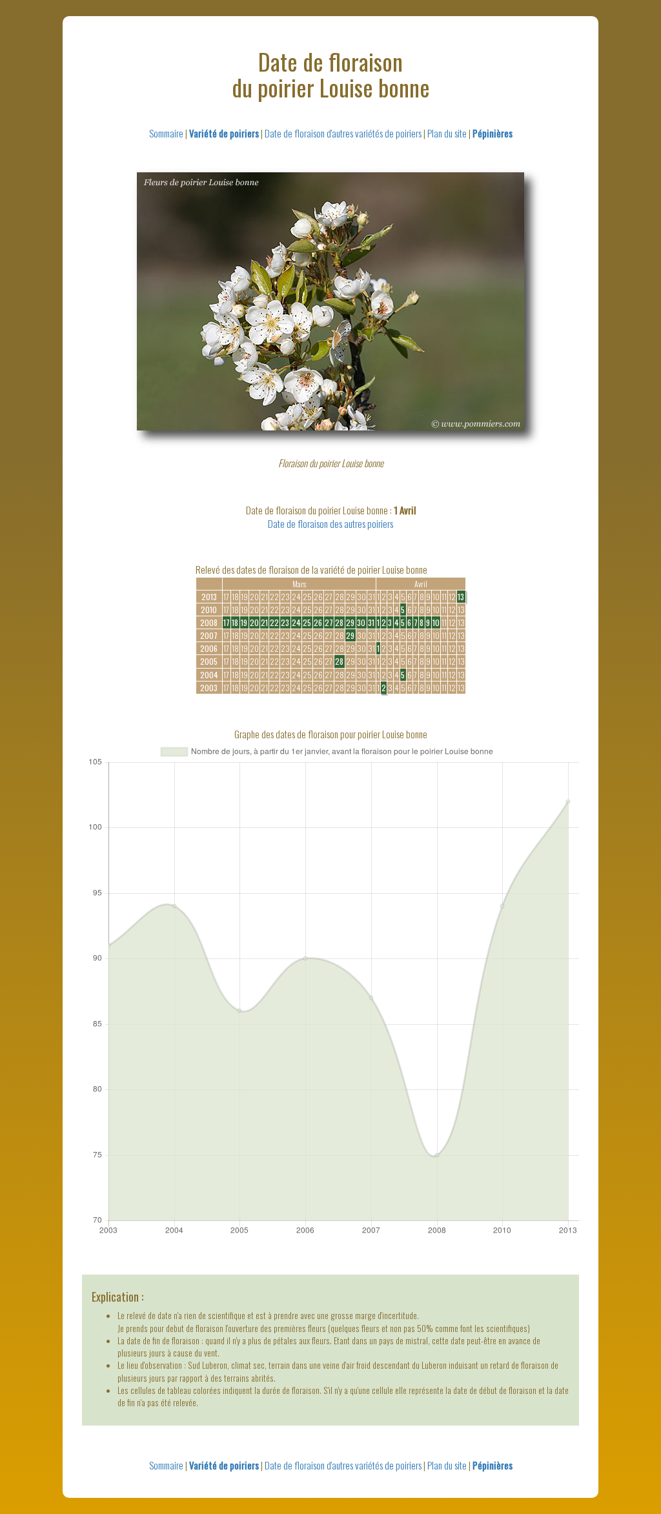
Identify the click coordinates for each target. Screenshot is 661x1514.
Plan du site (447, 133)
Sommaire (166, 133)
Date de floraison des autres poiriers (330, 523)
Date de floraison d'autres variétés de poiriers (343, 133)
